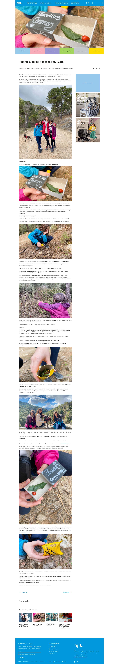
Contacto (75, 3)
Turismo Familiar (61, 3)
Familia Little (96, 51)
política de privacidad (29, 654)
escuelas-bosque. (65, 443)
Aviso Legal (52, 661)
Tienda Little (32, 3)
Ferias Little (23, 51)
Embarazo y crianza (67, 51)
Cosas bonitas (52, 51)
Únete (22, 657)
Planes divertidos (37, 51)
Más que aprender (81, 51)
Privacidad (58, 661)
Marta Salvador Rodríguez (34, 68)
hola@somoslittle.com (80, 657)
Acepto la (27, 654)
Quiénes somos (45, 3)
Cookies (64, 661)
